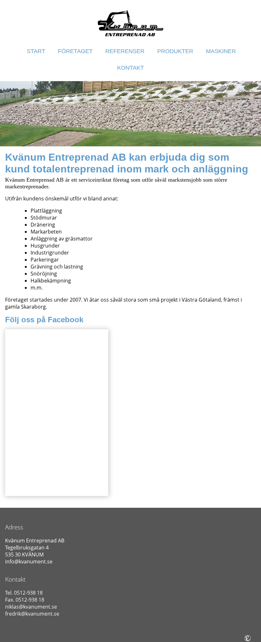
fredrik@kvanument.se (32, 613)
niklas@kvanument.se (31, 606)
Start (36, 51)
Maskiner (221, 51)
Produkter (175, 51)
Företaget (75, 51)
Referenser (125, 51)
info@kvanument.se (29, 561)
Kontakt (130, 68)
